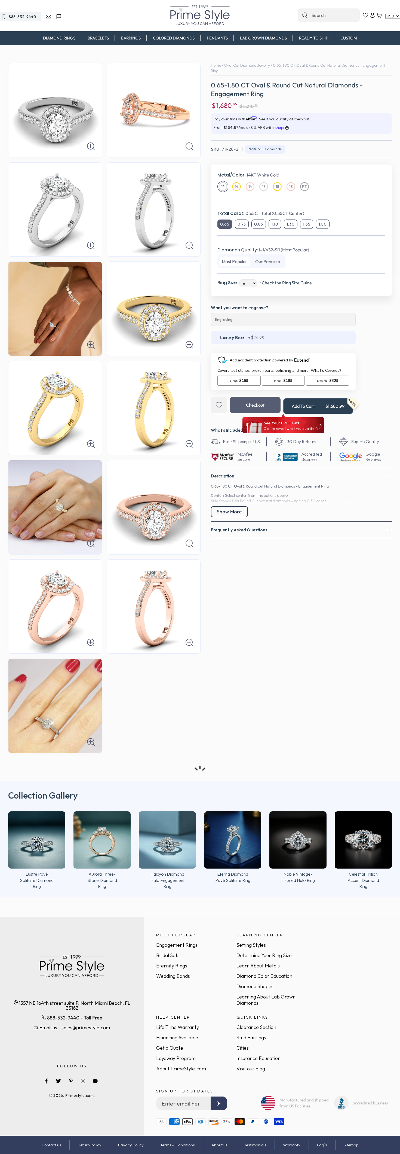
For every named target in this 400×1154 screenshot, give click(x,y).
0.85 (258, 224)
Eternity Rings (171, 966)
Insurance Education (258, 1058)
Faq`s (322, 1144)
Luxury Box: (232, 337)
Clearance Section (256, 1027)
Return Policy (89, 1144)
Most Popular (234, 261)
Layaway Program (176, 1058)
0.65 (224, 224)
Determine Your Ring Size (264, 955)
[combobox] (323, 15)
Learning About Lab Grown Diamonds (266, 1000)
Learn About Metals (258, 966)
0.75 (242, 224)
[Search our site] (304, 15)
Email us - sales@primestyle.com (74, 1027)
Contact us (51, 1144)
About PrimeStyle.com (181, 1068)
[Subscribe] (219, 1103)
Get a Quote (169, 1048)
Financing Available (177, 1037)
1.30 (291, 224)
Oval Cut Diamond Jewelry (247, 65)
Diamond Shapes (254, 986)
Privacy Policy (131, 1144)
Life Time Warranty (177, 1027)
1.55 (306, 224)
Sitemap (351, 1144)
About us (219, 1144)
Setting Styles (251, 945)
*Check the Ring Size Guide (286, 282)
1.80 (323, 224)
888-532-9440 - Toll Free (74, 1018)
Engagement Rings (177, 945)
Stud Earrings (251, 1037)
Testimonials (255, 1144)
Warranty (291, 1144)
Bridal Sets (168, 955)
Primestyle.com (79, 1095)
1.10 (274, 224)
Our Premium (267, 261)
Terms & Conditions (177, 1144)
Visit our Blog (250, 1068)
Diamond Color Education (264, 976)
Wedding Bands (173, 976)
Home (216, 65)
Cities (242, 1048)
